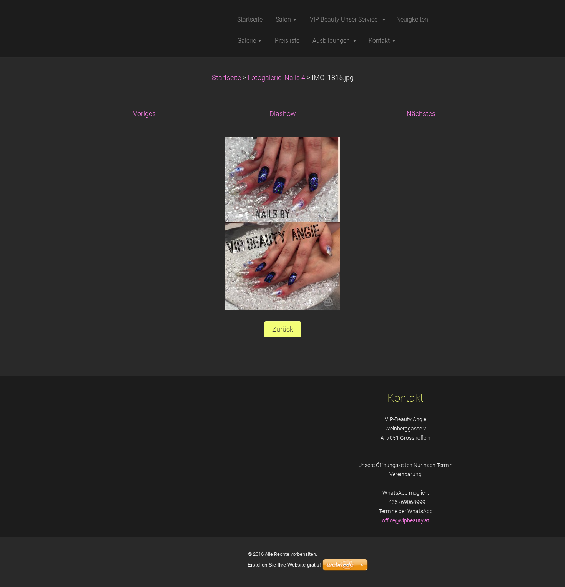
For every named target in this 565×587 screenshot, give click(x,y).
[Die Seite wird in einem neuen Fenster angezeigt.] (282, 223)
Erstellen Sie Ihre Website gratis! (284, 565)
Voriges (144, 114)
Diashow (282, 114)
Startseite (226, 78)
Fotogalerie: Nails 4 (276, 78)
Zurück (282, 329)
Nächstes (421, 114)
